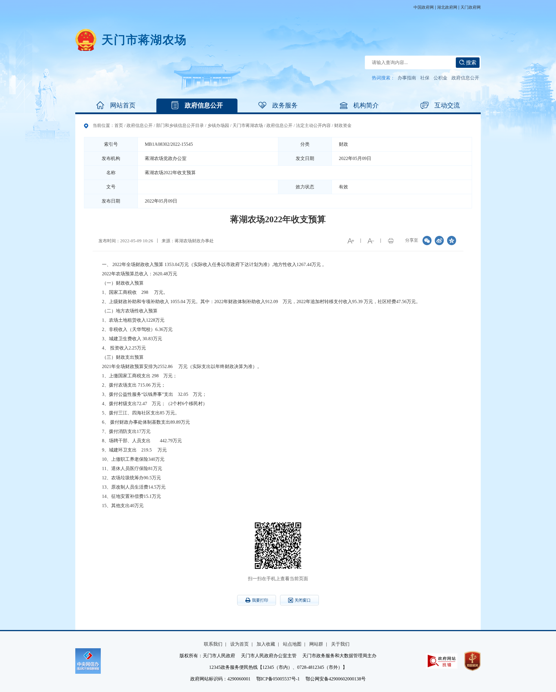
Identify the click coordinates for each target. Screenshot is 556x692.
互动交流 (447, 105)
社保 (424, 77)
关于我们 (340, 644)
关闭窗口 (303, 600)
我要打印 (260, 600)
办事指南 (407, 77)
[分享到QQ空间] (451, 240)
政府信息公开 (465, 77)
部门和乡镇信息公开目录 (180, 125)
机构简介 (366, 105)
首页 (118, 125)
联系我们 (213, 644)
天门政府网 (470, 7)
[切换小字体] (370, 240)
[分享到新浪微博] (439, 240)
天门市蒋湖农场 (248, 125)
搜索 (470, 62)
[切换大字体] (350, 240)
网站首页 (123, 105)
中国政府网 (424, 7)
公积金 (440, 77)
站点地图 (292, 644)
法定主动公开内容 (313, 125)
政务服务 (285, 105)
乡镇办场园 (218, 125)
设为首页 (239, 644)
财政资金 (343, 125)
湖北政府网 (447, 7)
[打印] (390, 240)
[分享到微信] (427, 240)
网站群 (316, 644)
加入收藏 (266, 644)
